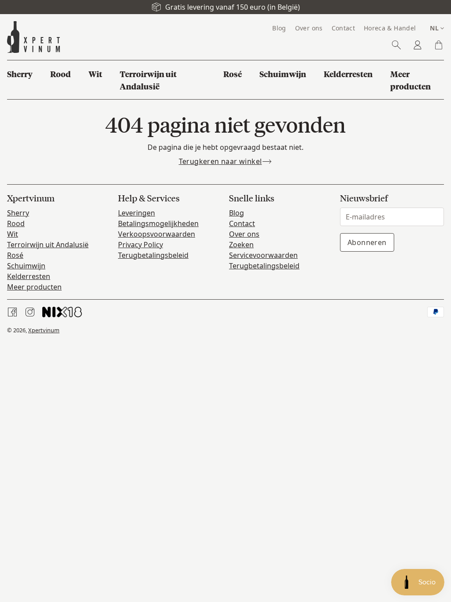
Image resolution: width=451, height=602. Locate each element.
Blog (236, 213)
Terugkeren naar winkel (220, 161)
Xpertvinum (43, 330)
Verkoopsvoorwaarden (156, 234)
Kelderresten (28, 276)
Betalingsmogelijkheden (158, 223)
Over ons (244, 234)
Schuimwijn (26, 266)
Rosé (15, 255)
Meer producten (34, 287)
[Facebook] (12, 312)
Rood (16, 223)
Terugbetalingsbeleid (153, 255)
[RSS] (62, 312)
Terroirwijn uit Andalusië (48, 244)
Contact (242, 223)
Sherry (18, 213)
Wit (12, 234)
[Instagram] (30, 312)
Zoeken (241, 244)
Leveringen (136, 213)
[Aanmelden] (417, 45)
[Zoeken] (396, 45)
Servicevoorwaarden (263, 255)
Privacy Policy (140, 244)
